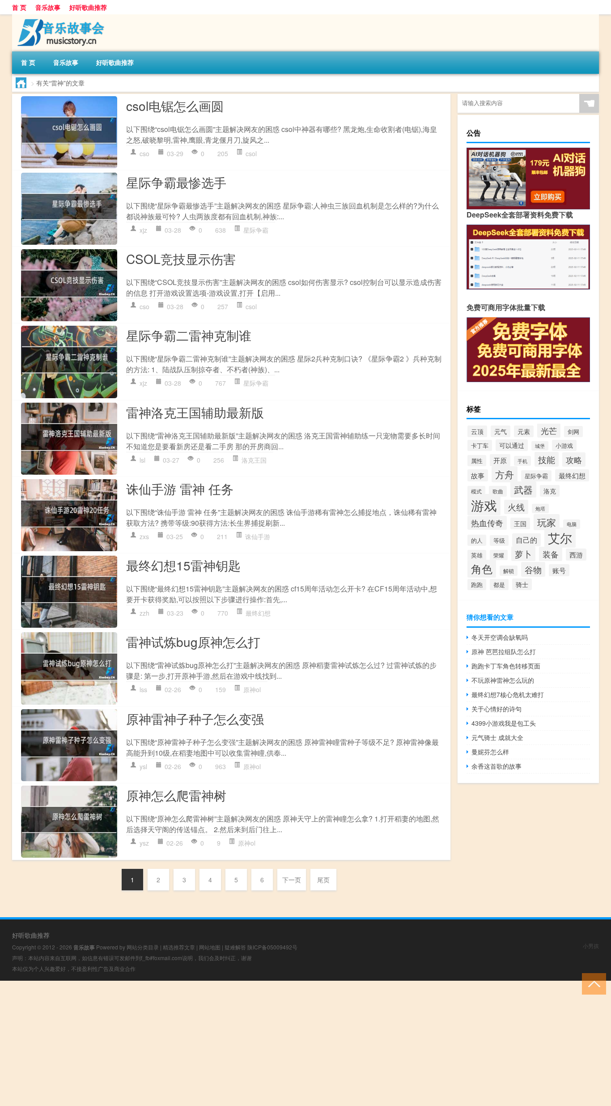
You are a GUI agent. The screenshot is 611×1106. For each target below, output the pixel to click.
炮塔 (540, 508)
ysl (143, 766)
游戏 (484, 504)
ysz (144, 842)
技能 (546, 459)
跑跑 (477, 584)
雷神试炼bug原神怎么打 (193, 642)
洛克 (549, 490)
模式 (476, 491)
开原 (500, 460)
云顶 (477, 431)
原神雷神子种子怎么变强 (195, 718)
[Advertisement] (268, 1043)
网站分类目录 (143, 947)
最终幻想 (258, 612)
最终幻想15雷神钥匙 (183, 565)
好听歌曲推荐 (88, 7)
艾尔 (560, 537)
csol (251, 153)
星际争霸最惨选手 (176, 182)
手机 (522, 460)
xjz (143, 229)
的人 (477, 540)
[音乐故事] (59, 17)
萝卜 (523, 554)
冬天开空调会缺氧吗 (499, 637)
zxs (144, 536)
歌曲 (497, 491)
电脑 (572, 524)
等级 (499, 540)
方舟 (504, 474)
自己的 (526, 540)
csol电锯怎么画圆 (175, 106)
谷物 (533, 569)
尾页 (323, 879)
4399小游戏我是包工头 (503, 723)
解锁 (508, 570)
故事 (477, 475)
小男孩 (591, 945)
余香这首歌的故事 (496, 765)
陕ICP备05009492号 (272, 947)
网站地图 (210, 947)
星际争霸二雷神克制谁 (188, 335)
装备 (551, 554)
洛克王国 (254, 459)
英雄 (477, 555)
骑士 (522, 584)
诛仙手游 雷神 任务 (179, 489)
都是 (499, 584)
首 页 (19, 7)
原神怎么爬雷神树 (176, 795)
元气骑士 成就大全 (497, 737)
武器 (523, 489)
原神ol (252, 689)
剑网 (573, 431)
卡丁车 (479, 445)
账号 (559, 570)
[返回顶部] (592, 983)
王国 (520, 523)
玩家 (546, 522)
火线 (516, 507)
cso (144, 153)
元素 (524, 431)
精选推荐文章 (179, 947)
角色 (481, 568)
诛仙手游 (257, 536)
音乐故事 (47, 7)
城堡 (540, 445)
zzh (144, 612)
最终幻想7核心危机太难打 (507, 694)
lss (143, 689)
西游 (576, 554)
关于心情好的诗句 (496, 708)
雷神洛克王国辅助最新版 (195, 412)
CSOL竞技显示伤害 (181, 259)
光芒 (549, 430)
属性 (477, 460)
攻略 (574, 459)
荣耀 (498, 555)
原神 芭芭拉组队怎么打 (503, 651)
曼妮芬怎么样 (490, 751)
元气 (500, 431)
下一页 (291, 879)
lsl (142, 459)
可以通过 (511, 445)
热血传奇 (487, 522)
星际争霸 (255, 229)
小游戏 (564, 445)
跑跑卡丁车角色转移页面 (505, 665)
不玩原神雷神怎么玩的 (502, 680)
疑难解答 (235, 947)
